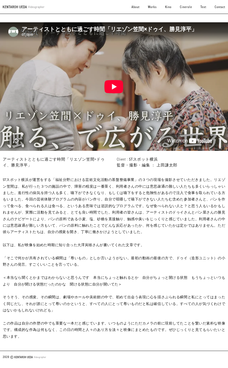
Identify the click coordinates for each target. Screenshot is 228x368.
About (136, 7)
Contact (220, 7)
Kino (168, 7)
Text (203, 7)
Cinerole (186, 7)
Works (152, 7)
